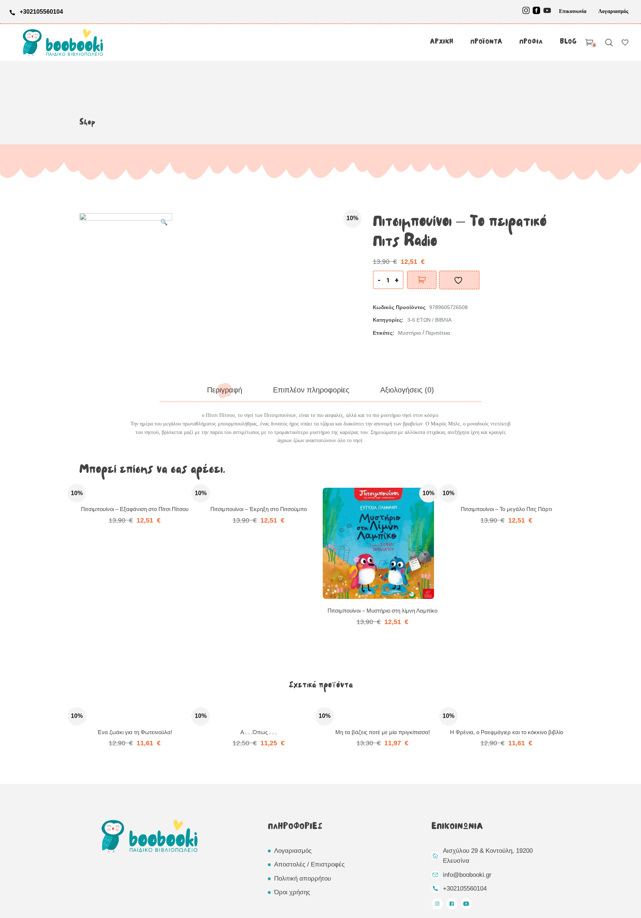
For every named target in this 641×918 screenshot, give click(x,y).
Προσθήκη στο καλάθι (422, 280)
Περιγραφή (224, 390)
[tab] (224, 390)
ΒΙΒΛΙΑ (443, 320)
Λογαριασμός (613, 11)
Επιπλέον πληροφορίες (311, 390)
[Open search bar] (609, 42)
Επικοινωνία (572, 11)
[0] (589, 42)
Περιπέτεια (437, 333)
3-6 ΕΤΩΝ (419, 320)
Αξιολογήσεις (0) (407, 390)
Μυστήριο (409, 333)
